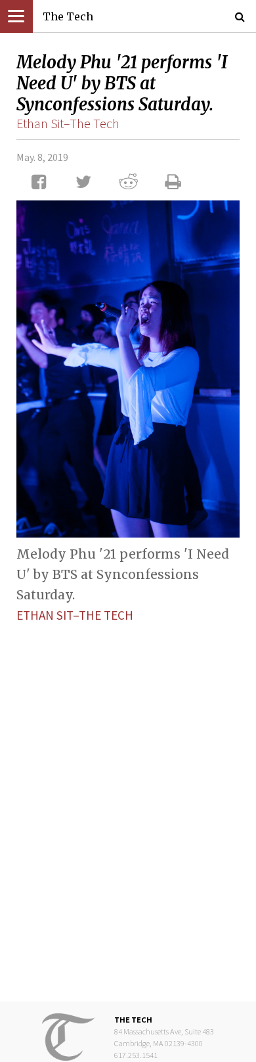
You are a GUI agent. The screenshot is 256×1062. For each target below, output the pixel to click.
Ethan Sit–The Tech (67, 123)
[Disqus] (128, 802)
